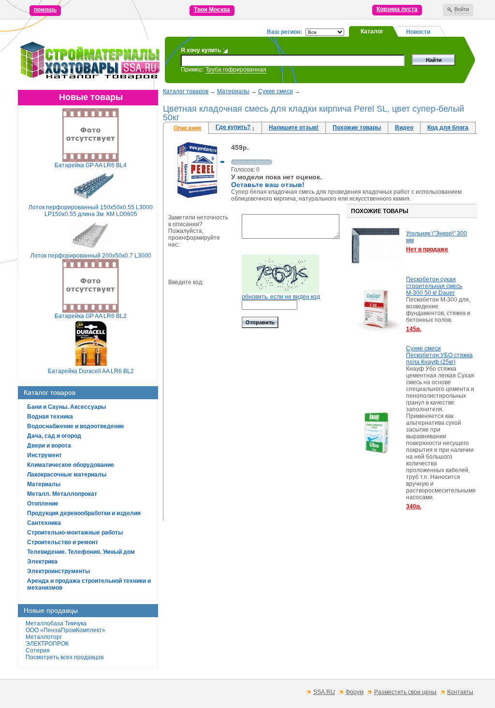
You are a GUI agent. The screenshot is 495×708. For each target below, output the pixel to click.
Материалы (43, 484)
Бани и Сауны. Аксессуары (66, 407)
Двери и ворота (49, 445)
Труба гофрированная (235, 69)
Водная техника (50, 416)
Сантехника (44, 523)
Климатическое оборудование (70, 465)
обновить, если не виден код (281, 296)
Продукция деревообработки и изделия (84, 513)
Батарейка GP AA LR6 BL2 (91, 316)
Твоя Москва (212, 9)
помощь (45, 9)
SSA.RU (324, 692)
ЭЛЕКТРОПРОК (47, 643)
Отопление (42, 503)
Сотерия (38, 650)
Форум (355, 692)
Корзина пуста (397, 9)
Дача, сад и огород (54, 436)
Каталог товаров (185, 91)
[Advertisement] (320, 595)
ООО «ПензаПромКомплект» (65, 630)
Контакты (460, 692)
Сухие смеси (275, 91)
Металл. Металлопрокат (62, 494)
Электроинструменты (58, 571)
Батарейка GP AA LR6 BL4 (91, 165)
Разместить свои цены (405, 692)
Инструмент (44, 455)
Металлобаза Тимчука (56, 623)
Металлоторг (44, 637)
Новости (418, 32)
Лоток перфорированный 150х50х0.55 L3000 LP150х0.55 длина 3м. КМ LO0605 (91, 210)
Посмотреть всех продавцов (64, 657)
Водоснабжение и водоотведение (75, 426)
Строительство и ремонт (62, 542)
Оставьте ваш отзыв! (268, 184)
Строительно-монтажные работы (75, 532)
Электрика (42, 561)
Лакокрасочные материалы (66, 474)
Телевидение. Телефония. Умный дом (81, 552)
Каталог (372, 31)
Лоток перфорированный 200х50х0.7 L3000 (90, 255)
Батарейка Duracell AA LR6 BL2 (91, 371)
